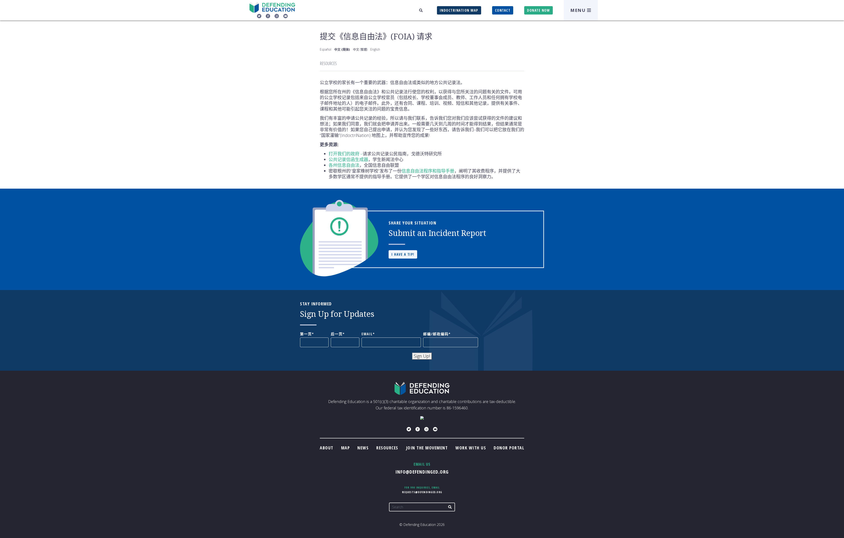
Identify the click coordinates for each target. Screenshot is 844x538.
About (326, 448)
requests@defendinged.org (422, 492)
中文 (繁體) (360, 49)
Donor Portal (509, 448)
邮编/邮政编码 (436, 334)
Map (345, 448)
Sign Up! (422, 356)
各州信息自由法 (344, 165)
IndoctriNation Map (459, 10)
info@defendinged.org (422, 471)
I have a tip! (402, 254)
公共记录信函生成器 (348, 159)
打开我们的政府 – (346, 154)
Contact (503, 10)
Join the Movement (427, 448)
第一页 (306, 334)
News (363, 448)
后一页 (337, 334)
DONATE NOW (538, 10)
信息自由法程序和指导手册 (428, 171)
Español (325, 49)
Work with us (470, 448)
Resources (387, 448)
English (375, 49)
